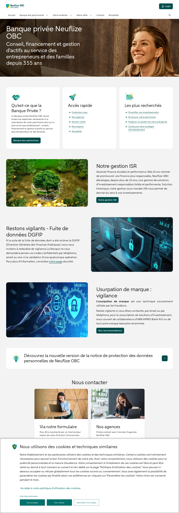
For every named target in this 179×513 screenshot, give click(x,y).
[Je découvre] (165, 358)
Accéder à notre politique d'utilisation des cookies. (50, 488)
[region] (89, 475)
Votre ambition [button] (60, 15)
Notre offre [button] (82, 15)
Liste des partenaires (29, 496)
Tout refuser (59, 502)
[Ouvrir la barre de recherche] (170, 15)
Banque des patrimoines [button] (32, 15)
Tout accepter (32, 502)
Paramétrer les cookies (86, 502)
